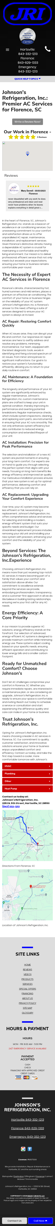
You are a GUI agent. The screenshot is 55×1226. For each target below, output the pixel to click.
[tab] (27, 766)
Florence (40, 1176)
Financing (27, 993)
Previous (7, 196)
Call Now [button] (39, 1220)
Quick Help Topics (26, 79)
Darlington (19, 1176)
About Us (27, 998)
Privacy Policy (27, 1003)
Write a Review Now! (28, 122)
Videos (28, 974)
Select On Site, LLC (36, 1196)
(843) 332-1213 (11, 806)
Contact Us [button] (14, 1220)
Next (47, 196)
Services (28, 984)
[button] (27, 766)
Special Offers (27, 989)
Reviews (27, 969)
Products (27, 979)
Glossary (27, 1013)
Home (27, 964)
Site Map (27, 1008)
